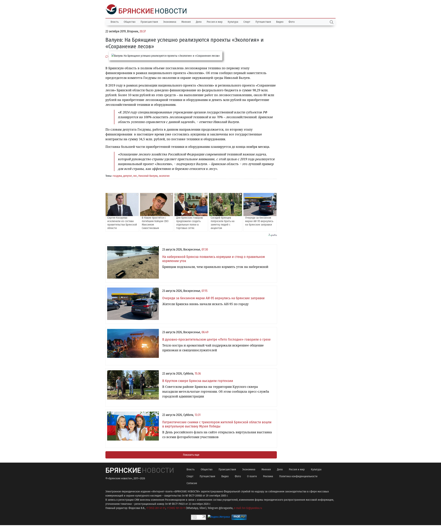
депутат (127, 175)
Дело (199, 21)
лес (135, 175)
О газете (252, 476)
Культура (233, 21)
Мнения (186, 21)
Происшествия (149, 21)
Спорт (246, 21)
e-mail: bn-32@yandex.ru (248, 507)
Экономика (169, 21)
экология (164, 175)
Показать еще (191, 454)
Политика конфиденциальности (298, 476)
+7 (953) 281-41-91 (155, 507)
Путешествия (263, 21)
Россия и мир (215, 21)
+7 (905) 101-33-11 (176, 507)
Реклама (268, 476)
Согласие (192, 482)
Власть (115, 21)
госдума (117, 175)
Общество (129, 21)
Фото (292, 21)
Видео (279, 21)
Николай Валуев (148, 175)
